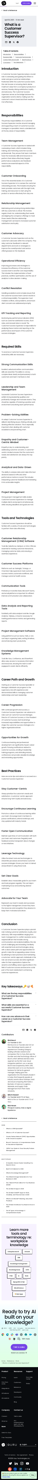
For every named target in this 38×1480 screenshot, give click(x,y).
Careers (4, 1416)
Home (3, 1361)
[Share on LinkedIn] (9, 42)
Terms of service (9, 1455)
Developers (17, 1392)
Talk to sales (26, 3)
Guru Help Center (29, 1378)
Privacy (31, 1455)
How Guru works (5, 1383)
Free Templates (7, 1437)
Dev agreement (22, 1455)
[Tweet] (13, 42)
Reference (10, 1361)
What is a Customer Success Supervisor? (15, 1363)
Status (28, 1383)
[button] (34, 3)
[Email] (6, 42)
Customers (17, 1382)
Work (17, 1361)
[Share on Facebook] (17, 42)
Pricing (4, 1377)
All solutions (5, 1398)
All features (5, 1393)
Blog (15, 1402)
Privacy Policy (6, 1477)
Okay (32, 1475)
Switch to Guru (6, 1433)
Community (17, 1397)
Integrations (5, 1388)
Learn (16, 1377)
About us (4, 1421)
